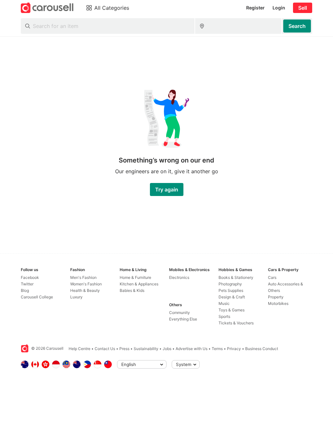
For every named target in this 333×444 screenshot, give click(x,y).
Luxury (76, 296)
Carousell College (37, 296)
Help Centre (79, 348)
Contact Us (105, 348)
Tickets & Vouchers (236, 322)
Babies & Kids (132, 290)
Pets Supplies (231, 290)
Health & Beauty (85, 290)
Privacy (234, 348)
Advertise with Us (191, 348)
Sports (224, 316)
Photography (230, 283)
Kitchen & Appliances (139, 283)
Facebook (30, 277)
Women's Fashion (86, 283)
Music (224, 303)
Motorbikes (278, 303)
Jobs (167, 348)
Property (276, 296)
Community (179, 312)
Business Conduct (261, 348)
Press (124, 348)
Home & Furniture (135, 277)
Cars (272, 277)
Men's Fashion (83, 277)
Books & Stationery (236, 277)
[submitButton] (297, 26)
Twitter (27, 283)
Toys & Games (232, 309)
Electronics (179, 277)
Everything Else (183, 319)
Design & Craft (232, 296)
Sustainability (146, 348)
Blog (25, 290)
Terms (217, 348)
